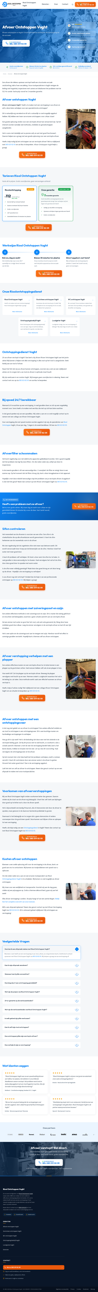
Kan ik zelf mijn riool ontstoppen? (17, 1027)
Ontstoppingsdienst (31, 828)
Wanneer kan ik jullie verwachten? (17, 974)
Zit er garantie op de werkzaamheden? (19, 1001)
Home (4, 74)
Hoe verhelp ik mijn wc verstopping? (18, 1045)
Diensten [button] (45, 4)
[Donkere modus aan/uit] (72, 4)
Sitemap (93, 1289)
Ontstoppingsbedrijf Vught (11, 1240)
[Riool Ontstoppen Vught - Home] (11, 4)
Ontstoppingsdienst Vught (11, 879)
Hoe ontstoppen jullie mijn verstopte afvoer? (21, 1036)
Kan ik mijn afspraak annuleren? (16, 965)
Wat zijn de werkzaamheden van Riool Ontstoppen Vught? (26, 1010)
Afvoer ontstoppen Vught (11, 1227)
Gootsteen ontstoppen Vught (12, 1231)
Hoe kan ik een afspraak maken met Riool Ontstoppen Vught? (27, 949)
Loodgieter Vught (8, 1245)
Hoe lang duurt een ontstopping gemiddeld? (21, 983)
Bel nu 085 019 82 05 (13, 1267)
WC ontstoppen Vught (10, 1236)
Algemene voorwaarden (62, 1289)
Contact (65, 4)
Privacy (72, 1289)
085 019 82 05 (10, 144)
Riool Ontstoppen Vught (29, 4)
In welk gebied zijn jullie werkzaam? (17, 1018)
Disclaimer (86, 1289)
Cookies (79, 1289)
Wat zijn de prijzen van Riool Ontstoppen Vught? (22, 992)
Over (56, 4)
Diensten (10, 74)
